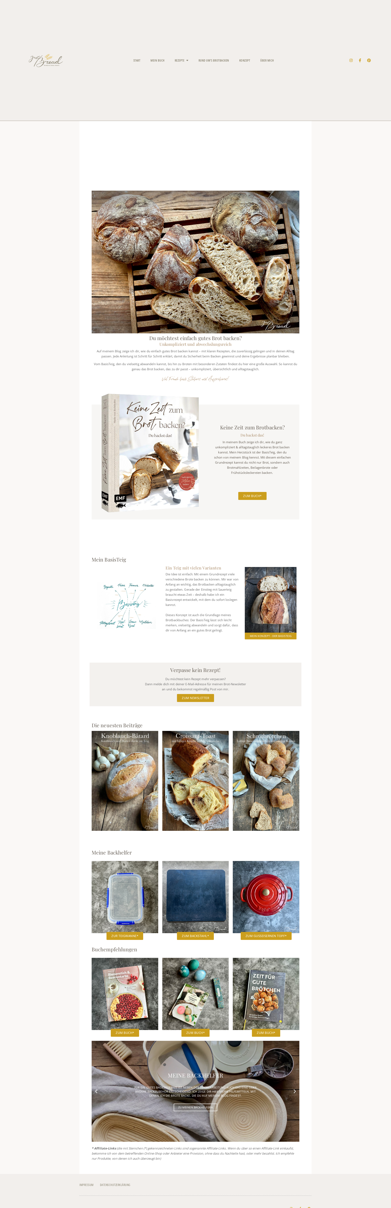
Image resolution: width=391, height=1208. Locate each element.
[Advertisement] (195, 159)
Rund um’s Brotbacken (214, 60)
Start (137, 60)
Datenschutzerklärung (115, 1185)
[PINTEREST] (369, 60)
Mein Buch (157, 60)
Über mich (267, 60)
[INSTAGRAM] (351, 60)
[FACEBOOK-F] (360, 60)
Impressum (86, 1185)
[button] (96, 1091)
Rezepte (180, 60)
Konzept (244, 60)
